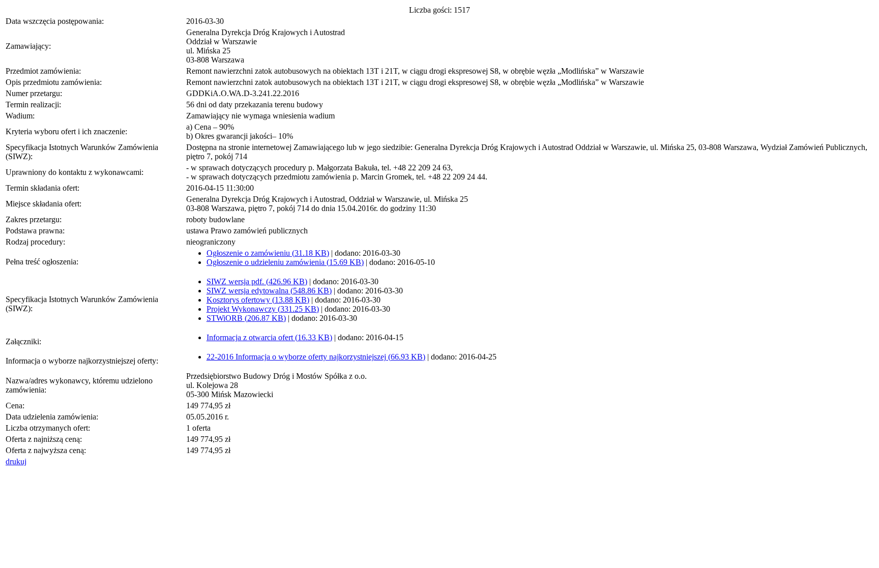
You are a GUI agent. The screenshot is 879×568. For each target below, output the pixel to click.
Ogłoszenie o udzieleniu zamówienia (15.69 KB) (285, 262)
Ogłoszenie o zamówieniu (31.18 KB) (268, 253)
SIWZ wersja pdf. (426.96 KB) (257, 281)
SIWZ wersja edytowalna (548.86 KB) (269, 290)
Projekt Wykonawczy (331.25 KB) (263, 309)
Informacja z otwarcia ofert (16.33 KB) (269, 337)
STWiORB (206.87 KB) (246, 318)
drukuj (16, 461)
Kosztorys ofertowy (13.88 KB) (258, 299)
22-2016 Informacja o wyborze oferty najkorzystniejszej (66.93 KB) (316, 356)
